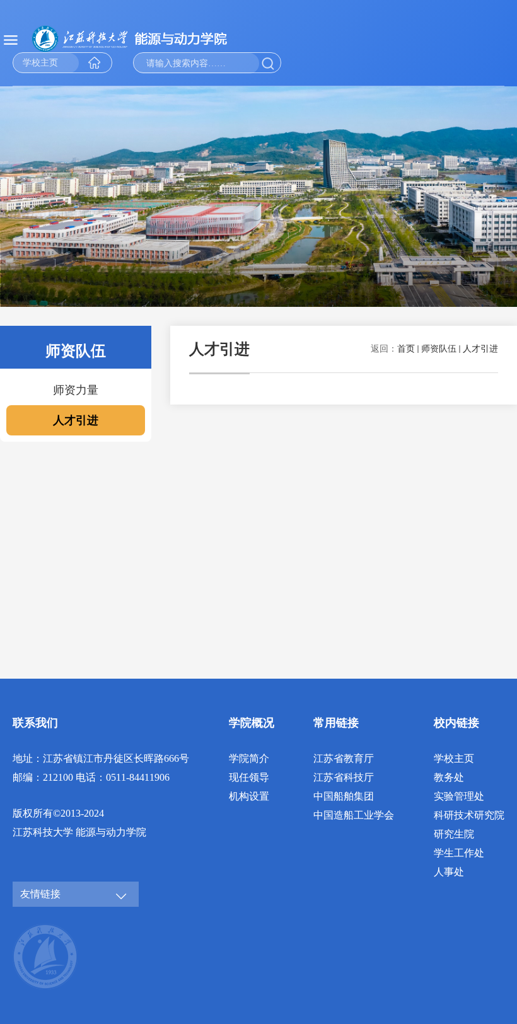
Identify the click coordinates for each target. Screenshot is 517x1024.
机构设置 (249, 796)
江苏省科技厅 (343, 777)
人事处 (449, 871)
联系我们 (35, 722)
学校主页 (454, 758)
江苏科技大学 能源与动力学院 (79, 832)
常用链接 (336, 722)
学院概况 (251, 722)
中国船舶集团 (343, 796)
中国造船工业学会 (353, 815)
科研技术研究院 (469, 815)
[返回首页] (145, 38)
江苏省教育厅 (343, 758)
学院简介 (249, 758)
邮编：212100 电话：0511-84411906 (91, 777)
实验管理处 (459, 796)
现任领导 (249, 777)
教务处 (449, 777)
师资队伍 (438, 349)
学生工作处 (459, 853)
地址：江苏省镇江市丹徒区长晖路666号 (101, 758)
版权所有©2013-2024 (58, 813)
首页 (406, 349)
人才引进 (480, 349)
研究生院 (454, 834)
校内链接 (456, 722)
